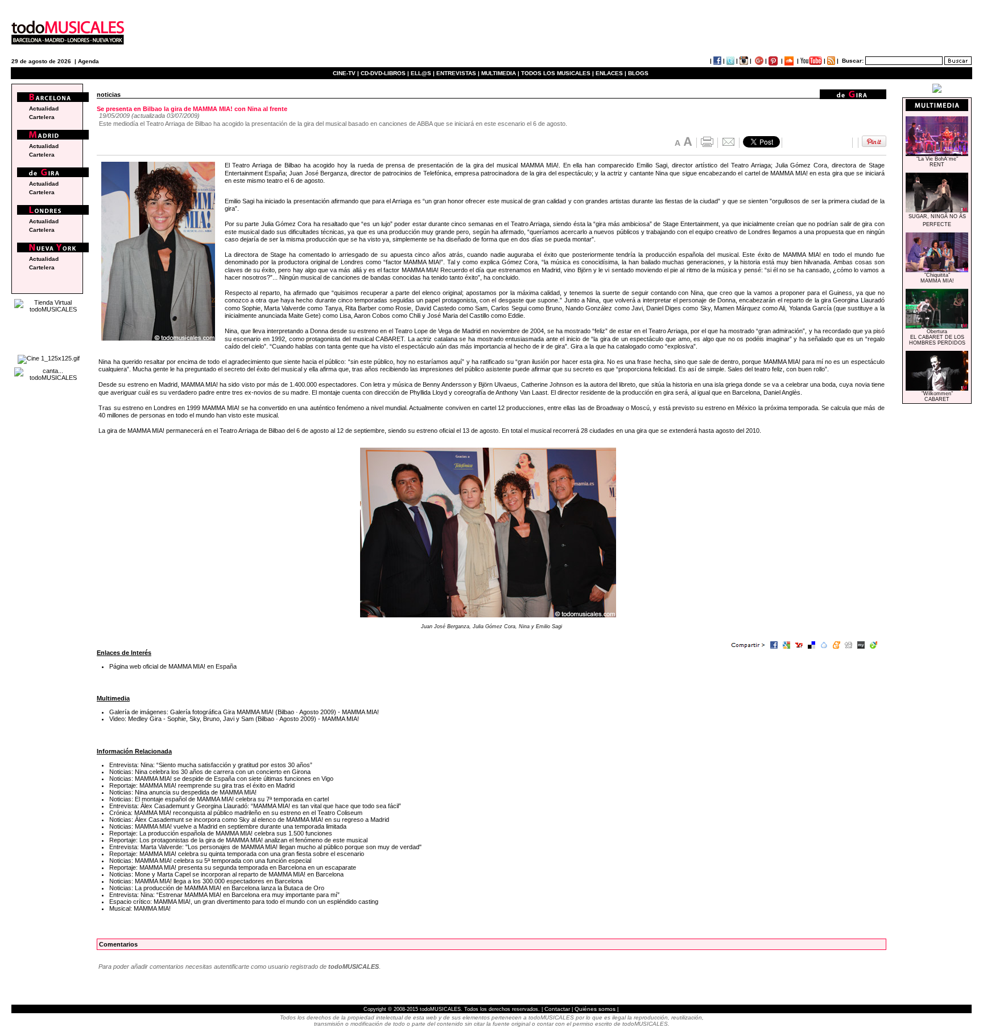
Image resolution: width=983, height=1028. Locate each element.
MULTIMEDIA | (500, 73)
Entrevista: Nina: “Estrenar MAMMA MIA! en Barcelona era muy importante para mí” (224, 894)
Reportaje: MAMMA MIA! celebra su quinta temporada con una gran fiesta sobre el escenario (236, 853)
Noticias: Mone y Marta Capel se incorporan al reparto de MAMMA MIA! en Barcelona (226, 874)
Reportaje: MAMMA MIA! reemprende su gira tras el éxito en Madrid (202, 785)
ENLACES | (611, 73)
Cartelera (42, 117)
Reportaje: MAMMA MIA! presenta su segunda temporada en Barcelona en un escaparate (232, 867)
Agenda (88, 61)
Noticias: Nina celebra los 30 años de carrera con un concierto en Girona (210, 771)
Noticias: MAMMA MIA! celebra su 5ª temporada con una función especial (210, 860)
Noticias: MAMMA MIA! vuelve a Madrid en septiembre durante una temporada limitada (227, 826)
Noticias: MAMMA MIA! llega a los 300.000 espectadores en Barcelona (206, 881)
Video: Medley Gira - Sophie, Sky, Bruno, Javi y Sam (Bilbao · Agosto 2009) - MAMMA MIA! (234, 718)
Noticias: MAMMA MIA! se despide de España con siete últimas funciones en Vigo (221, 778)
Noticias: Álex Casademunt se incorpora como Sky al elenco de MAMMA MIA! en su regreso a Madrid (249, 819)
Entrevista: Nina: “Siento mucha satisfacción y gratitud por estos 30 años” (210, 764)
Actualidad (44, 108)
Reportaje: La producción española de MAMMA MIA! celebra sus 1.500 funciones (220, 833)
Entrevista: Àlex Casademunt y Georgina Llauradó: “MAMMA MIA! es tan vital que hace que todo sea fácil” (255, 805)
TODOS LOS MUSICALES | (557, 73)
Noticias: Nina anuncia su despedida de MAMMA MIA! (183, 792)
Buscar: (853, 61)
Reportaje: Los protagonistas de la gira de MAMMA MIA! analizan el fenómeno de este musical (238, 840)
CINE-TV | (347, 73)
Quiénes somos (595, 1009)
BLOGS (638, 73)
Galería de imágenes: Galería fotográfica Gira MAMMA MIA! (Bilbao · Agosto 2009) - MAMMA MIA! (244, 711)
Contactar (557, 1009)
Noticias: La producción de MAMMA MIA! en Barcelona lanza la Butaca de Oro (216, 887)
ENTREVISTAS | (458, 73)
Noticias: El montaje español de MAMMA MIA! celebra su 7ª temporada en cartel (219, 799)
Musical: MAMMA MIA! (140, 908)
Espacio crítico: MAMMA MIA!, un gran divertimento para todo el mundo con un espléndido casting (243, 901)
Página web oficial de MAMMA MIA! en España (173, 666)
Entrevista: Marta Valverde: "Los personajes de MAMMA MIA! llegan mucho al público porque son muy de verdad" (265, 846)
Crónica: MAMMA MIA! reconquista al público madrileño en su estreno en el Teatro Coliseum (235, 812)
